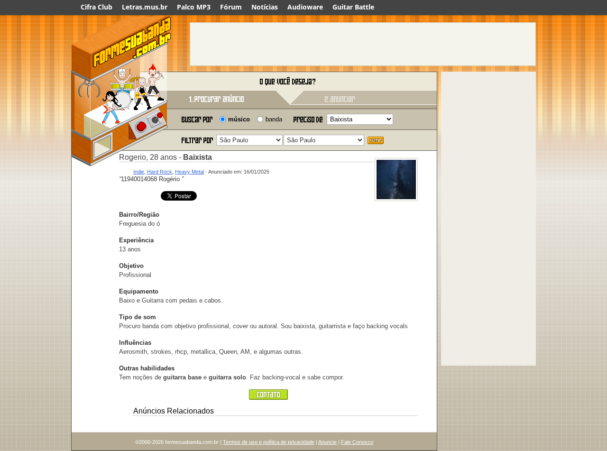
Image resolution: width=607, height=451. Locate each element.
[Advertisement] (362, 44)
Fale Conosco (357, 442)
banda (274, 119)
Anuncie (327, 442)
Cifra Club (96, 6)
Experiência (136, 240)
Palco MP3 (194, 6)
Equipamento (138, 291)
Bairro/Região (139, 214)
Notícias (264, 6)
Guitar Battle (353, 6)
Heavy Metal (189, 172)
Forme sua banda (121, 82)
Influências (135, 342)
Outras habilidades (147, 368)
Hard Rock (159, 172)
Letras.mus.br (144, 6)
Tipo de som (137, 317)
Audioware (305, 6)
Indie (138, 172)
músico (239, 119)
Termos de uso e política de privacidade (268, 442)
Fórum (231, 6)
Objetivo (131, 265)
